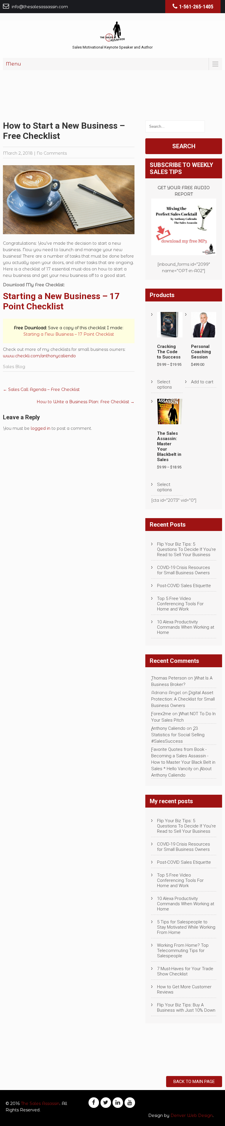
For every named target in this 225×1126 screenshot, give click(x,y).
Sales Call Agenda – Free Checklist (41, 389)
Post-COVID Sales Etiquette (184, 585)
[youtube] (130, 1102)
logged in (40, 428)
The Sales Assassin (40, 1103)
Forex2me (161, 713)
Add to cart (202, 381)
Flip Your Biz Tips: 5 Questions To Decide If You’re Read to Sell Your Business (186, 549)
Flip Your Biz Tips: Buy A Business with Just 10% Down (186, 1007)
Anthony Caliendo (168, 728)
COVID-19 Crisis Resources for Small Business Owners (183, 570)
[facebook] (93, 1102)
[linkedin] (117, 1102)
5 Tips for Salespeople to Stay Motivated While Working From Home (186, 927)
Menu (13, 64)
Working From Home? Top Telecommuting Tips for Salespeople (183, 950)
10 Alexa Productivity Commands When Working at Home (185, 627)
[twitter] (105, 1102)
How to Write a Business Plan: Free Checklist (85, 401)
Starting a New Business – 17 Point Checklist (61, 301)
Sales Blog (14, 366)
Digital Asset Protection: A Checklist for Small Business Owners (183, 699)
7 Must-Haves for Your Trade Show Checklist (185, 971)
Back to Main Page (194, 1081)
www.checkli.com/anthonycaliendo (39, 355)
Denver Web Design (192, 1115)
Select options (164, 384)
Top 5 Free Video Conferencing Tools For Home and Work (180, 604)
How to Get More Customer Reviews (184, 989)
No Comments (52, 153)
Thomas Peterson (169, 678)
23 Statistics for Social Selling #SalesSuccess (177, 735)
